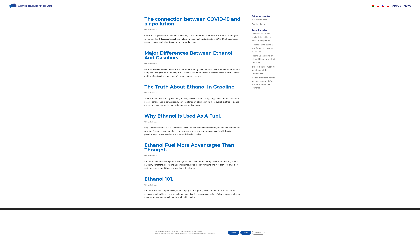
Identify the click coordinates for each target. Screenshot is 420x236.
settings (212, 234)
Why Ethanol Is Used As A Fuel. (182, 116)
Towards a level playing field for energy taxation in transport (263, 48)
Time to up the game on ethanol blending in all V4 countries (263, 59)
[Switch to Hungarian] (373, 8)
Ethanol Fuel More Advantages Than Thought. (189, 147)
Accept (233, 233)
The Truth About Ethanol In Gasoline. (189, 87)
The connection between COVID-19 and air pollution (192, 21)
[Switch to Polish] (378, 8)
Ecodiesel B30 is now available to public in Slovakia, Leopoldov (261, 37)
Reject (246, 233)
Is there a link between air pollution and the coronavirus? (263, 70)
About (396, 6)
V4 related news (259, 24)
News (407, 6)
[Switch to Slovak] (388, 8)
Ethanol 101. (158, 179)
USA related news (150, 30)
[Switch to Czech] (383, 8)
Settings (258, 233)
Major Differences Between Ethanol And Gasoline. (188, 55)
